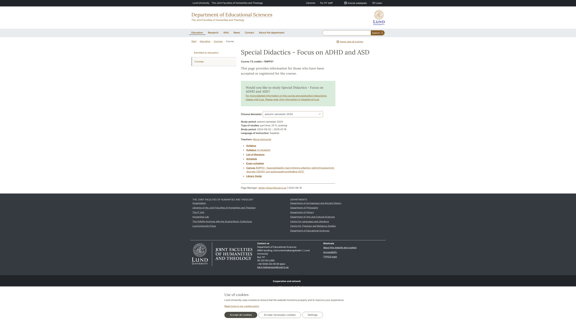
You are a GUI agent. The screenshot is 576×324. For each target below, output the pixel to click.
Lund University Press (204, 226)
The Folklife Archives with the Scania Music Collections (222, 221)
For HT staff (326, 3)
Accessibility (330, 252)
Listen (379, 3)
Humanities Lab (200, 216)
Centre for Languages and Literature (309, 221)
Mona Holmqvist (262, 139)
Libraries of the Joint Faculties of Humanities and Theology (224, 207)
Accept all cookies (241, 314)
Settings (313, 314)
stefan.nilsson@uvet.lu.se (272, 187)
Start (193, 41)
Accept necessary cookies (280, 314)
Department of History (302, 212)
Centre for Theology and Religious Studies (313, 226)
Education (205, 41)
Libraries (310, 3)
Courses (218, 41)
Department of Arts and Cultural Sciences (312, 216)
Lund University (201, 3)
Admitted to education (206, 52)
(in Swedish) (258, 150)
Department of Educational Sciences (231, 15)
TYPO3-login (330, 256)
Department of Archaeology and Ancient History (315, 203)
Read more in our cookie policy (241, 306)
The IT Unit (198, 212)
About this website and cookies (340, 247)
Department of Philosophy (304, 207)
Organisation (199, 203)
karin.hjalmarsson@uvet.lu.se (273, 267)
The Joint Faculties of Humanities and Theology (237, 3)
